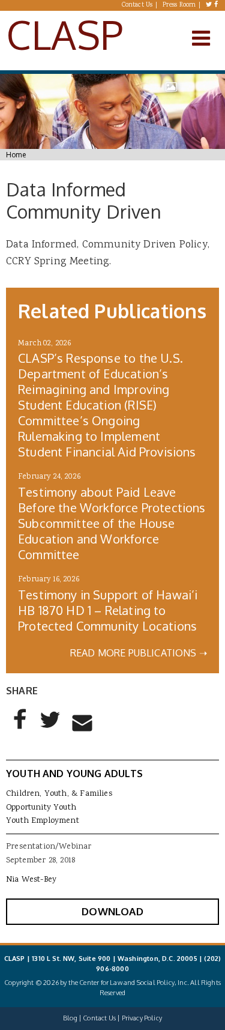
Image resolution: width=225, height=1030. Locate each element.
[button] (20, 729)
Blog (70, 1018)
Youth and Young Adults (74, 774)
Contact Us (137, 5)
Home (16, 154)
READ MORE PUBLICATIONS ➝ (138, 653)
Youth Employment (42, 821)
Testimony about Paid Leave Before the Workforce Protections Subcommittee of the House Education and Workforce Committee (112, 523)
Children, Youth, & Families (59, 794)
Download (112, 911)
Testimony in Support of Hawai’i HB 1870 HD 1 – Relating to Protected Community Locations (107, 610)
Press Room (179, 5)
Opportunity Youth (41, 808)
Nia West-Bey (31, 880)
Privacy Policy (142, 1018)
